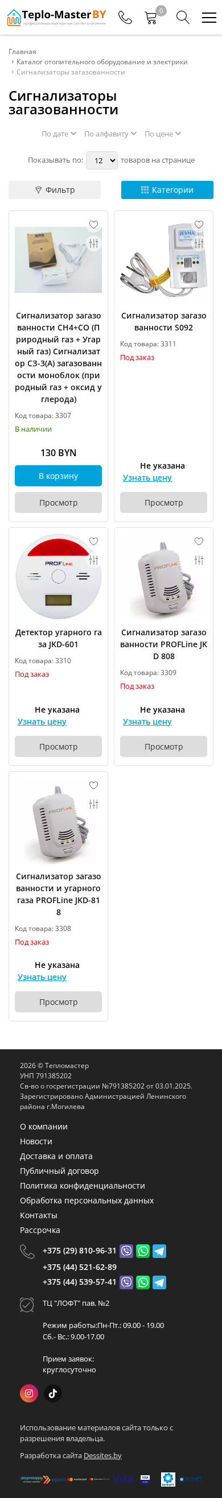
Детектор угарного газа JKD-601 (58, 638)
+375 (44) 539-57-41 (80, 1281)
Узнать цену (147, 477)
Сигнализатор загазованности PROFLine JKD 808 (163, 644)
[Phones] (125, 17)
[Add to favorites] (94, 225)
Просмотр (58, 502)
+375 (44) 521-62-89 (80, 1266)
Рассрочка (40, 1229)
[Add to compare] (94, 243)
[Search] (183, 17)
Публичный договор (59, 1170)
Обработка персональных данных (87, 1200)
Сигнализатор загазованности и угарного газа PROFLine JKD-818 (58, 894)
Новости (36, 1141)
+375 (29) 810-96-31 (80, 1250)
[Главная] (56, 17)
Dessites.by (103, 1455)
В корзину (58, 475)
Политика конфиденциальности (82, 1185)
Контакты (38, 1215)
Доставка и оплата (56, 1156)
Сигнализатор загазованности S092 (164, 321)
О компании (44, 1126)
